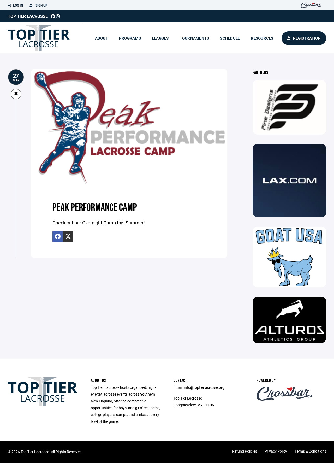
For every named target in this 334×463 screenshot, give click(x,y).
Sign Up (41, 5)
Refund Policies (244, 451)
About (101, 38)
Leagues (160, 38)
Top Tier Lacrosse (28, 16)
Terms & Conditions (310, 451)
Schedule (230, 38)
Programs (130, 38)
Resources (262, 38)
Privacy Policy (276, 451)
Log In (17, 5)
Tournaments (194, 38)
